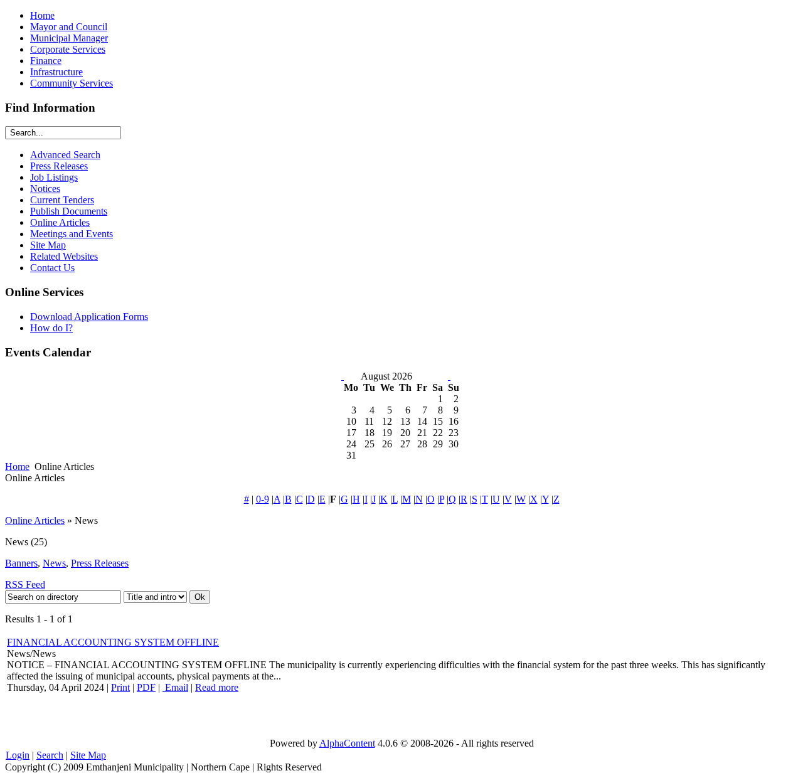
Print (120, 687)
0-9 (262, 499)
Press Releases (100, 563)
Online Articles (35, 520)
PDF (146, 687)
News (54, 563)
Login (17, 755)
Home (17, 466)
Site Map (88, 755)
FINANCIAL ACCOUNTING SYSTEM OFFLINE (113, 642)
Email (175, 687)
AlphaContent (347, 743)
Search (49, 755)
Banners (21, 563)
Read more (216, 687)
